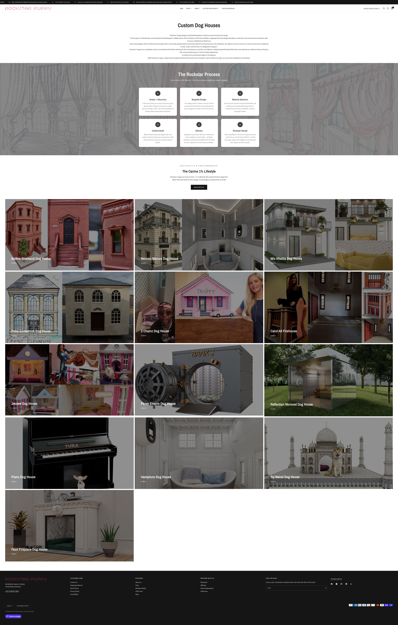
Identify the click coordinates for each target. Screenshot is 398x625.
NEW (181, 8)
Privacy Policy (74, 591)
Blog (136, 594)
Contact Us (73, 582)
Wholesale (204, 582)
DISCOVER (139, 578)
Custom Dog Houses (210, 8)
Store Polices (74, 588)
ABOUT (197, 8)
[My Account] (384, 8)
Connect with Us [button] (336, 579)
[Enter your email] (326, 588)
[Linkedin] (352, 584)
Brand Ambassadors (207, 588)
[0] (391, 8)
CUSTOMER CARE (76, 578)
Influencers (204, 591)
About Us (138, 582)
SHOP (188, 8)
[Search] (388, 8)
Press (137, 585)
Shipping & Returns (76, 585)
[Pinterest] (347, 584)
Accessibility (74, 594)
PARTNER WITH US (207, 578)
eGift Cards (139, 591)
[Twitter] (338, 584)
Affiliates (203, 585)
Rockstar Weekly (228, 8)
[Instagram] (343, 584)
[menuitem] (181, 8)
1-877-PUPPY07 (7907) (12, 591)
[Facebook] (333, 584)
